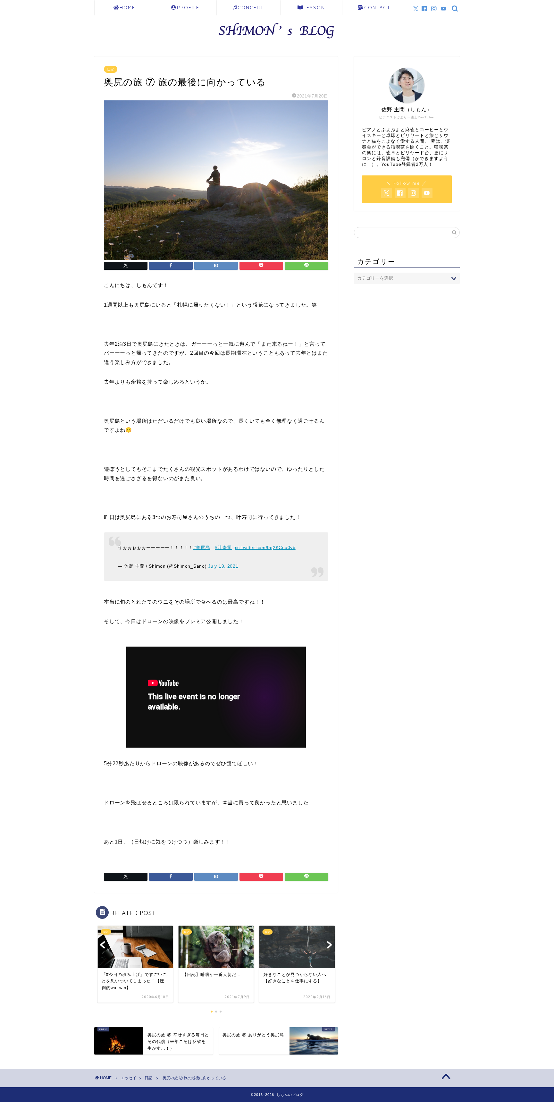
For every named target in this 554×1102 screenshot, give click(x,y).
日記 (110, 69)
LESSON (314, 8)
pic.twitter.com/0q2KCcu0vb (264, 547)
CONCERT (251, 8)
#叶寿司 (223, 547)
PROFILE (188, 8)
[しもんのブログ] (276, 40)
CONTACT (377, 8)
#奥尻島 (201, 547)
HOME (127, 8)
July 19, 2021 (223, 566)
